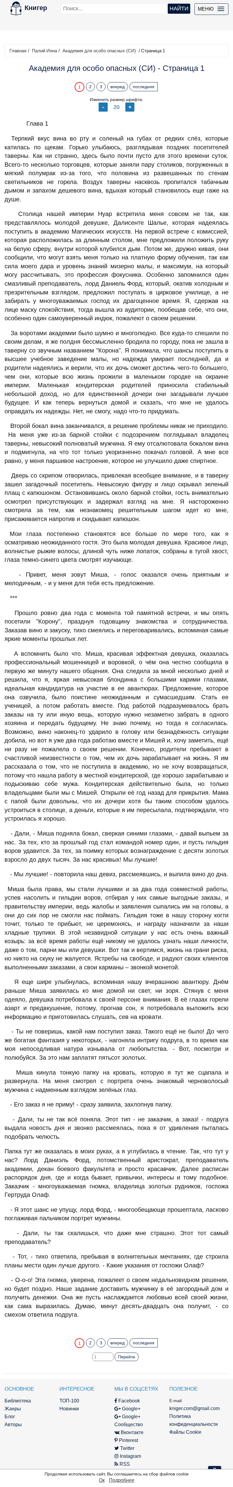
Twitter (126, 1448)
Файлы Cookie (185, 1432)
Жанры (13, 1408)
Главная (17, 50)
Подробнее (121, 1480)
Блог (10, 1416)
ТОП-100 (69, 1400)
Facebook (128, 1400)
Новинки (69, 1408)
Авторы (13, 1424)
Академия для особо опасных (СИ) (99, 50)
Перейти (126, 1356)
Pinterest (128, 1440)
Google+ (130, 1408)
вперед (117, 86)
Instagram (130, 1456)
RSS (124, 1464)
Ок (102, 1480)
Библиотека (18, 1400)
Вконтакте (132, 1432)
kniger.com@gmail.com (194, 1408)
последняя (143, 86)
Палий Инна (44, 50)
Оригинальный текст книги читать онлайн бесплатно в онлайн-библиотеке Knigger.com (116, 1326)
